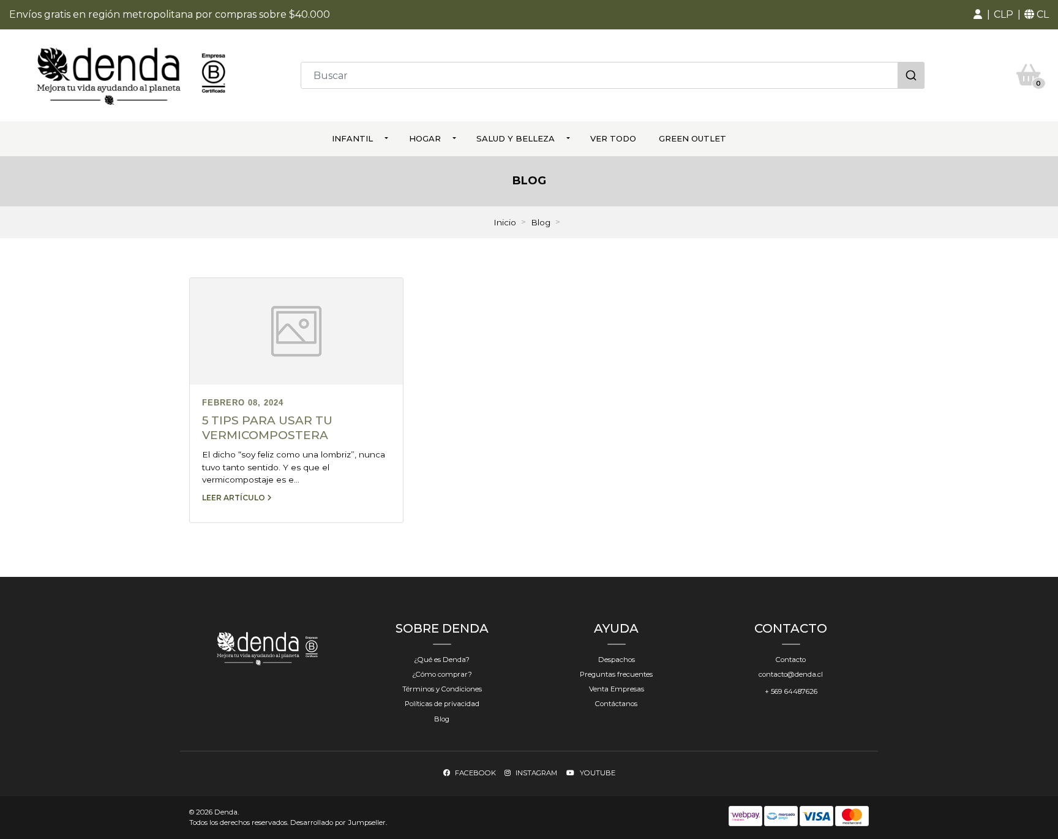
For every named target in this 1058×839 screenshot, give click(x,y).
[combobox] (613, 75)
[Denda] (131, 74)
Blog (540, 222)
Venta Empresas (616, 689)
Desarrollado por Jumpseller (338, 822)
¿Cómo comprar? (442, 674)
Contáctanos (616, 703)
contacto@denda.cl (791, 674)
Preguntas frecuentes (616, 674)
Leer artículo (234, 497)
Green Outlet (692, 138)
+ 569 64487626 (791, 691)
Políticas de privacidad (442, 703)
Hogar (425, 138)
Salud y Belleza (515, 138)
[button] (978, 14)
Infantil (352, 138)
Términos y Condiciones (442, 689)
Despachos (616, 659)
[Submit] (911, 75)
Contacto (791, 659)
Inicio (504, 222)
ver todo (613, 138)
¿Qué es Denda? (442, 659)
